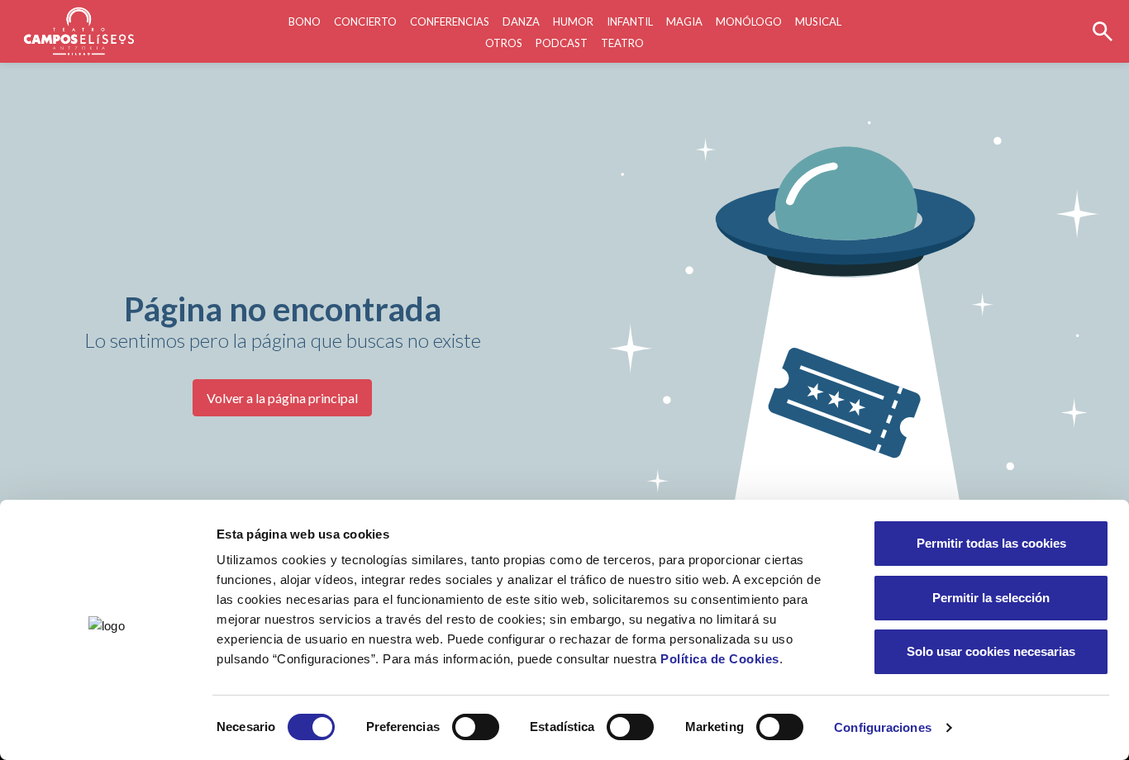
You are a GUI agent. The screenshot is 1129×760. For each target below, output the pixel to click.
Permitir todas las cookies (991, 543)
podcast (562, 43)
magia (684, 21)
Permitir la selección (991, 598)
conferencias (449, 21)
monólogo (749, 21)
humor (573, 21)
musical (818, 21)
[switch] (475, 727)
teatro (622, 43)
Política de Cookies (719, 659)
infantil (630, 21)
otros (503, 43)
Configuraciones (882, 727)
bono (304, 21)
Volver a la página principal (282, 398)
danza (521, 21)
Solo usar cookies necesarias (991, 651)
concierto (365, 21)
